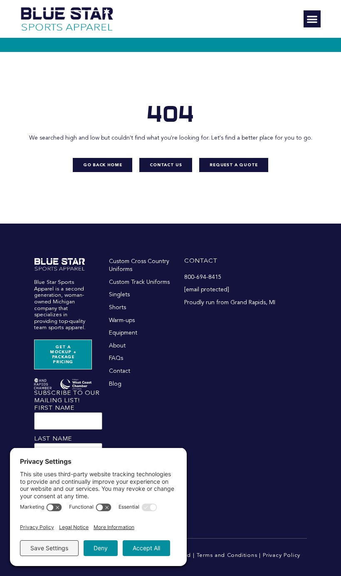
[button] (312, 18)
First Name (54, 408)
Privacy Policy (281, 555)
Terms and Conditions (227, 555)
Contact (200, 261)
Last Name (53, 439)
